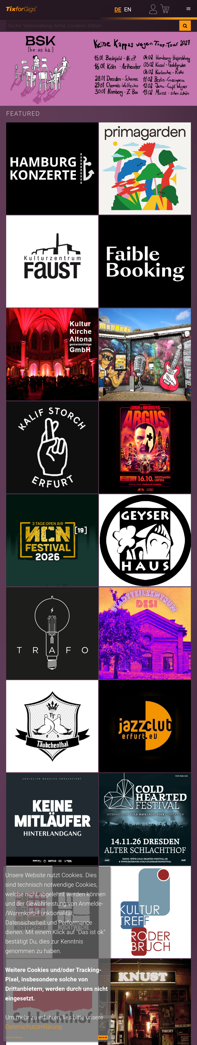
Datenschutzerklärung (33, 1026)
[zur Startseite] (21, 8)
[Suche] (185, 25)
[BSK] (98, 69)
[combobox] (92, 25)
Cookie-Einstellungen (14, 1037)
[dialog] (57, 954)
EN (127, 9)
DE (117, 9)
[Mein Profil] (153, 8)
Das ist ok (103, 1037)
